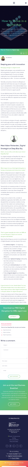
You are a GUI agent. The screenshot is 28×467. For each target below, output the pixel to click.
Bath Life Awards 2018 (14, 424)
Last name (4, 365)
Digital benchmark (7, 330)
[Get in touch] (7, 446)
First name (4, 361)
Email (5, 370)
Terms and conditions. (14, 439)
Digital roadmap (6, 332)
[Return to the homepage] (14, 3)
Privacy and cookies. (14, 441)
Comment (6, 350)
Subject (5, 345)
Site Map (14, 438)
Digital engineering (7, 334)
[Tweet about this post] (21, 53)
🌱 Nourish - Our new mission (14, 436)
